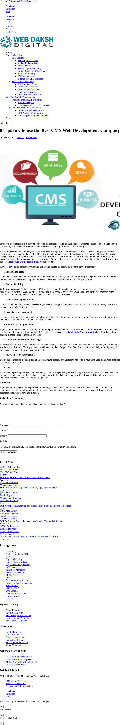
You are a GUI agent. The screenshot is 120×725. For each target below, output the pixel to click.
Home (9, 52)
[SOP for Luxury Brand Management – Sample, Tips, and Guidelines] (11, 514)
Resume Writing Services (17, 580)
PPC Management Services (18, 615)
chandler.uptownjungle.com (35, 377)
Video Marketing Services (30, 94)
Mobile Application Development (33, 115)
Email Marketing (13, 632)
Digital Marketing (14, 55)
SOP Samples (12, 591)
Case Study (11, 551)
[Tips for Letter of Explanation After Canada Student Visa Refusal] (11, 530)
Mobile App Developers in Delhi (23, 262)
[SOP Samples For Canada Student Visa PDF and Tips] (11, 471)
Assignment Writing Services (19, 686)
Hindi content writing (27, 86)
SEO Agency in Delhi (28, 60)
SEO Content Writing (27, 84)
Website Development (16, 664)
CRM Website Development (31, 110)
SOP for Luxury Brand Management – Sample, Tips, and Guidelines (31, 521)
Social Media (12, 585)
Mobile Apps (12, 575)
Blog (8, 118)
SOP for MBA (12, 588)
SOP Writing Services (16, 593)
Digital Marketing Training (18, 564)
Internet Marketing (26, 73)
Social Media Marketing (29, 63)
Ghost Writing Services (28, 89)
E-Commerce (12, 567)
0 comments (31, 137)
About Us (10, 26)
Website (20, 137)
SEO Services (18, 58)
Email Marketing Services (29, 92)
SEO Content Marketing (23, 81)
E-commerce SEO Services (30, 79)
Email (3, 436)
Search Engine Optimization (19, 583)
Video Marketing (14, 645)
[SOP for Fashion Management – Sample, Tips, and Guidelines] (11, 483)
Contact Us (11, 32)
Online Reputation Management (32, 71)
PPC (8, 577)
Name (3, 430)
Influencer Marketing (15, 570)
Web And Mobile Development (20, 97)
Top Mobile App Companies (82, 332)
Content (9, 556)
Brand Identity (24, 65)
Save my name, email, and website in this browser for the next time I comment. (40, 446)
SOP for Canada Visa (16, 683)
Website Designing (26, 102)
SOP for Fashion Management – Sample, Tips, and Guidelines (28, 487)
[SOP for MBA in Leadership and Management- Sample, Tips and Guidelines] (11, 498)
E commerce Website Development (34, 105)
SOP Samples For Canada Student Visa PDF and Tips (25, 477)
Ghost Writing (12, 634)
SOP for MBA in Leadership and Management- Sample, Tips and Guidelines (35, 506)
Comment (5, 425)
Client (8, 29)
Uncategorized (12, 596)
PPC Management (26, 76)
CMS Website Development (30, 113)
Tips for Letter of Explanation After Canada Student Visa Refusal (30, 536)
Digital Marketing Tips (16, 562)
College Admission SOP (17, 554)
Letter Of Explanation (16, 572)
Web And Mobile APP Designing (27, 100)
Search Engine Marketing (29, 68)
